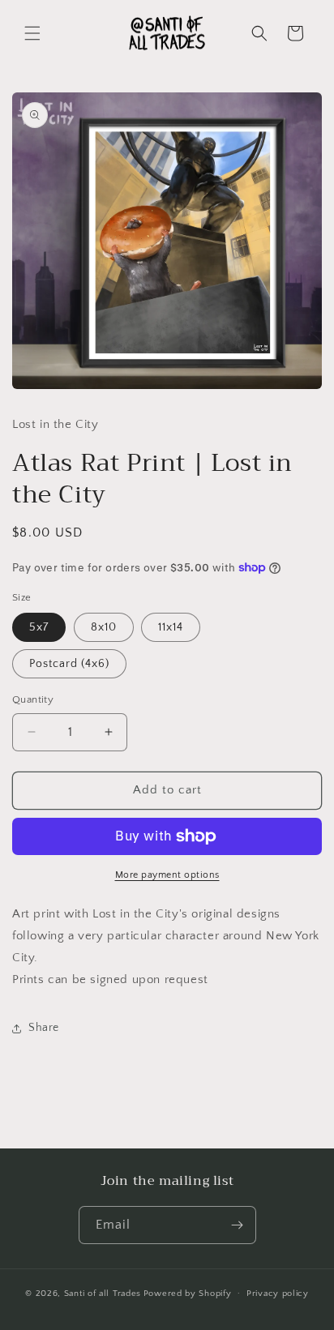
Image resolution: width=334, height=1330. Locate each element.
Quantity (33, 699)
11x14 (170, 627)
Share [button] (43, 1027)
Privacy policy (277, 1293)
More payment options (167, 875)
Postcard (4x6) (69, 663)
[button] (32, 33)
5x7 (39, 627)
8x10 (104, 627)
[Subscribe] (237, 1225)
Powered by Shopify (187, 1293)
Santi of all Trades (102, 1293)
